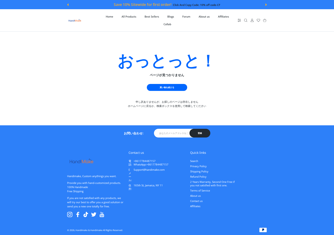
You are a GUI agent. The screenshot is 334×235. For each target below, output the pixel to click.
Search (194, 161)
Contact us (196, 201)
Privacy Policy (198, 166)
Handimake (81, 230)
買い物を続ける (167, 87)
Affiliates (195, 206)
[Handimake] (74, 20)
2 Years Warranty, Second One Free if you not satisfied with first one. (212, 183)
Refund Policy (198, 176)
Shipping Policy (199, 171)
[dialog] (245, 20)
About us (195, 195)
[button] (68, 4)
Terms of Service (200, 190)
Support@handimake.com (149, 169)
